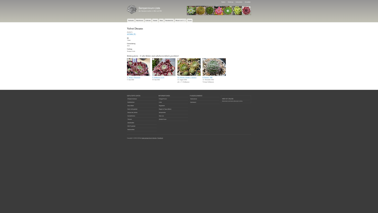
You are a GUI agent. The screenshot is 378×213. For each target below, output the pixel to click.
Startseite (131, 20)
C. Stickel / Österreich (133, 77)
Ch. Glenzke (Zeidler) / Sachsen (186, 77)
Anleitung (230, 2)
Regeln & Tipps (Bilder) (165, 109)
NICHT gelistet (131, 126)
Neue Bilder (130, 105)
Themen (129, 119)
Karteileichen (131, 102)
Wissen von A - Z (180, 20)
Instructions (239, 2)
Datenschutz (193, 99)
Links (160, 102)
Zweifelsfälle (130, 122)
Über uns (161, 116)
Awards (155, 20)
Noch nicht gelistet (132, 109)
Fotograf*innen (163, 99)
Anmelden (248, 2)
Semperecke (162, 112)
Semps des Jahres (132, 112)
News (161, 20)
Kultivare (148, 20)
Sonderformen (131, 116)
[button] (138, 75)
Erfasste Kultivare (132, 99)
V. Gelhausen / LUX (158, 77)
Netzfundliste (130, 129)
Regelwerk (162, 105)
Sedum (223, 2)
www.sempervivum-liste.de (149, 138)
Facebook (160, 138)
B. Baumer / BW (208, 77)
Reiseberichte (169, 20)
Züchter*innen (162, 119)
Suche (190, 20)
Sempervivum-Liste (149, 8)
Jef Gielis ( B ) (131, 34)
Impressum (193, 102)
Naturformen (139, 20)
